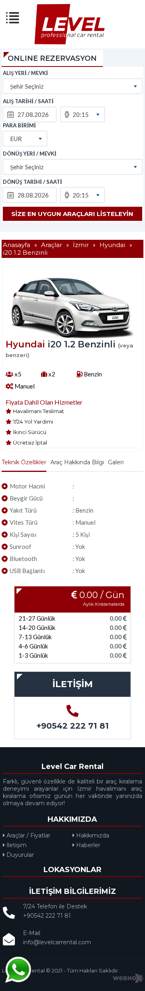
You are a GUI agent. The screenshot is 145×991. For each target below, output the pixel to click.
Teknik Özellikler (24, 462)
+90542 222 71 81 (72, 726)
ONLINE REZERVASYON (52, 58)
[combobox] (72, 86)
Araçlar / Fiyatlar (27, 835)
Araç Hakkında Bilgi (77, 462)
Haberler (87, 845)
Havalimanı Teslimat (38, 411)
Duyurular (19, 854)
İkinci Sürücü (29, 432)
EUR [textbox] (16, 138)
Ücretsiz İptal (29, 442)
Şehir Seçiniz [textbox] (27, 86)
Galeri (116, 462)
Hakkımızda (92, 835)
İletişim (16, 845)
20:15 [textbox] (80, 114)
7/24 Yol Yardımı (32, 421)
